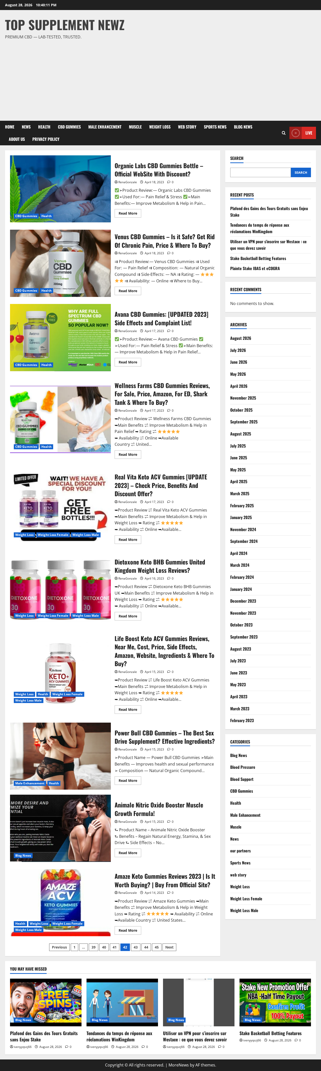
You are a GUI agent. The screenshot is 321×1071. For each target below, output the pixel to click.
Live (308, 133)
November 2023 (243, 613)
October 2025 (241, 410)
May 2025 (238, 469)
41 (115, 947)
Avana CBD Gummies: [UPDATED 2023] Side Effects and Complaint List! (60, 337)
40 (104, 947)
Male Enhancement (104, 127)
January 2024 (241, 589)
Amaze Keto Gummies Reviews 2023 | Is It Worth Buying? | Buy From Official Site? (60, 902)
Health (44, 127)
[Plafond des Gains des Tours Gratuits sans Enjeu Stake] (46, 1002)
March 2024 (239, 565)
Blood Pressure (242, 767)
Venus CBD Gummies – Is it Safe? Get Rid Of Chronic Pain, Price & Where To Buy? (60, 263)
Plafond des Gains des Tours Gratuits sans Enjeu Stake (44, 1036)
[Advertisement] (159, 78)
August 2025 (240, 434)
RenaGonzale (127, 182)
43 (136, 947)
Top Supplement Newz (65, 24)
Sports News (215, 127)
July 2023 (238, 661)
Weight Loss (160, 127)
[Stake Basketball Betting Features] (275, 1002)
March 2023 (239, 708)
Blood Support (242, 779)
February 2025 (242, 505)
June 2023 (238, 673)
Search (237, 158)
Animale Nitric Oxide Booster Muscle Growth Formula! (60, 828)
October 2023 (241, 625)
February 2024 (242, 577)
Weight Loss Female (53, 535)
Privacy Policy (45, 139)
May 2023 (238, 684)
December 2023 (243, 601)
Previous (59, 947)
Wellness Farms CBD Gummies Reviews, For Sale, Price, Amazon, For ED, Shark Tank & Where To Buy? (60, 419)
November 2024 (243, 529)
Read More (130, 214)
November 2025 (243, 398)
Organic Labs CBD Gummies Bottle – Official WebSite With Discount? (60, 189)
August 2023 (240, 649)
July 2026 (238, 350)
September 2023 (244, 637)
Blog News (243, 127)
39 (94, 947)
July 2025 (238, 446)
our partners (240, 851)
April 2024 (238, 553)
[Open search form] (284, 133)
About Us (17, 139)
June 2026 (238, 362)
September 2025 (244, 422)
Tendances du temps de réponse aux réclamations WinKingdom (259, 228)
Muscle (135, 127)
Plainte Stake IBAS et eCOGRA (255, 268)
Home (9, 127)
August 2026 (240, 338)
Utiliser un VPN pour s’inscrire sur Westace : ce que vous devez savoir (195, 1036)
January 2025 (241, 517)
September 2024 (244, 541)
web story (187, 127)
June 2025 (238, 458)
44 (146, 947)
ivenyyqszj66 (23, 1047)
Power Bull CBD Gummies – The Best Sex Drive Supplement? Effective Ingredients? (60, 756)
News (26, 127)
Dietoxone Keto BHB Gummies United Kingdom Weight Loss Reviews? (60, 588)
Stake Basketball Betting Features (258, 258)
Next (169, 947)
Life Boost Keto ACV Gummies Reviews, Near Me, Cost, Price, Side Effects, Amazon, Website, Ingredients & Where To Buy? (60, 673)
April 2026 (239, 386)
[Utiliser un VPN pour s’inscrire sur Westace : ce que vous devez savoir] (198, 1002)
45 (157, 947)
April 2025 (238, 481)
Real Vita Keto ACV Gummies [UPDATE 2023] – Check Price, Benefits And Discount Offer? (60, 507)
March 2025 (239, 493)
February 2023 (242, 720)
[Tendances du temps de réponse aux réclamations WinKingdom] (122, 1002)
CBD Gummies (69, 127)
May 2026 (238, 374)
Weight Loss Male (85, 535)
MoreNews (179, 1065)
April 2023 (238, 697)
